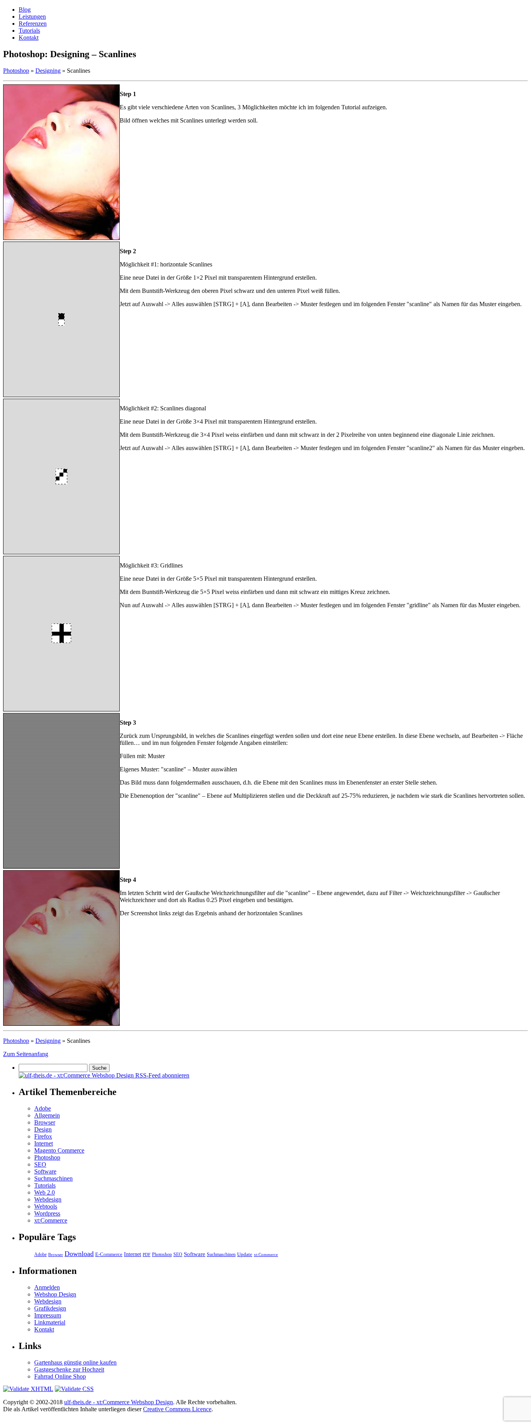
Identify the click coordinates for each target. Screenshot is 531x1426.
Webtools (45, 1206)
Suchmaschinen (53, 1178)
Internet (43, 1143)
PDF (146, 1254)
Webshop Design (55, 1294)
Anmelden (47, 1287)
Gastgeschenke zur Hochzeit (69, 1369)
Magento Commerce (59, 1150)
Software (45, 1171)
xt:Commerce (50, 1220)
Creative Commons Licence (177, 1409)
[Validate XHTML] (28, 1389)
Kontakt (28, 37)
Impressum (47, 1315)
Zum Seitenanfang (25, 1054)
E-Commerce (108, 1254)
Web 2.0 (44, 1192)
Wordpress (47, 1213)
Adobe (42, 1108)
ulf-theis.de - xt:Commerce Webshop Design (118, 1402)
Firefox (43, 1136)
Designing (48, 70)
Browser (44, 1122)
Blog (25, 9)
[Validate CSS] (74, 1389)
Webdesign (47, 1199)
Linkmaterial (49, 1322)
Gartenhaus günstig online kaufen (75, 1362)
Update (244, 1254)
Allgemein (47, 1115)
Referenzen (33, 23)
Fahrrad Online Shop (60, 1376)
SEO (40, 1164)
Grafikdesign (50, 1308)
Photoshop (16, 70)
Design (43, 1129)
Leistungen (32, 16)
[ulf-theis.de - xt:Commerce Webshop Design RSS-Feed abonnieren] (104, 1075)
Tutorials (29, 30)
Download (79, 1254)
